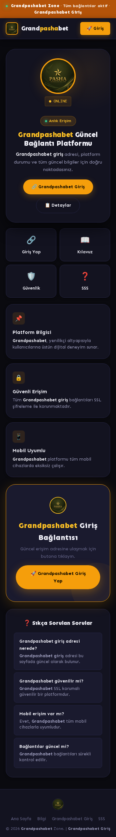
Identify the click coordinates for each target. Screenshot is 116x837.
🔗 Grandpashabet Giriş (58, 186)
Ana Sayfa (21, 818)
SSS (101, 818)
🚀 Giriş (95, 28)
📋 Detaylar (58, 205)
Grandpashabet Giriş (72, 818)
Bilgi (41, 818)
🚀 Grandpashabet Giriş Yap (58, 577)
